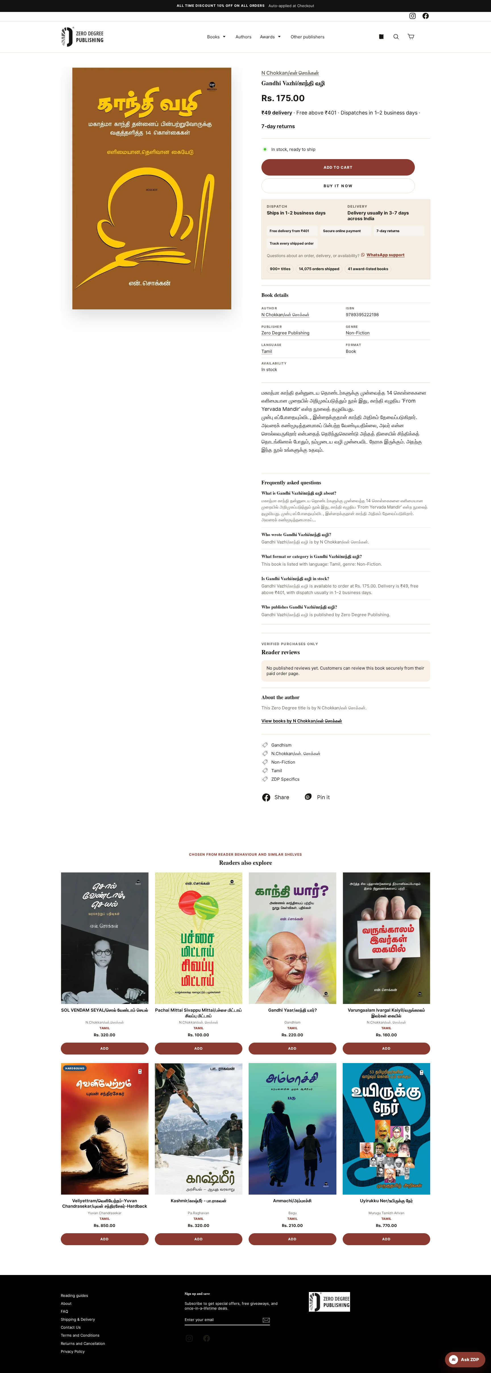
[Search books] (396, 36)
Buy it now (338, 186)
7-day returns (278, 126)
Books (213, 36)
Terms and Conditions (80, 1335)
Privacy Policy (73, 1351)
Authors (243, 36)
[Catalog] (381, 36)
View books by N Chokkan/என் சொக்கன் (301, 721)
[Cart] (411, 36)
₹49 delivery (276, 113)
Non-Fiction (358, 333)
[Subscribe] (266, 1320)
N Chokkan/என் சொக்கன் (290, 73)
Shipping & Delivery (78, 1319)
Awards (267, 36)
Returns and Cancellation (83, 1343)
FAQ (64, 1311)
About (66, 1303)
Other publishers (307, 36)
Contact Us (71, 1327)
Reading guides (74, 1295)
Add (104, 1048)
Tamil (266, 351)
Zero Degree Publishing (285, 333)
